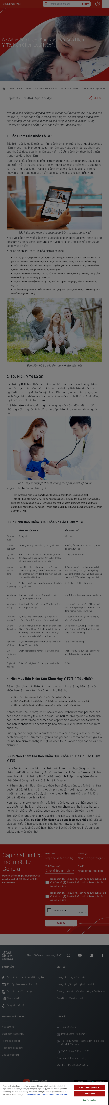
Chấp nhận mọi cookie (89, 1087)
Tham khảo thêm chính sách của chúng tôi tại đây (48, 1094)
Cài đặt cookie (89, 1100)
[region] (54, 1093)
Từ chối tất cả (89, 1094)
